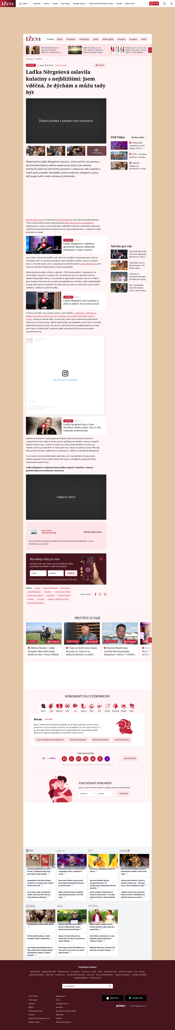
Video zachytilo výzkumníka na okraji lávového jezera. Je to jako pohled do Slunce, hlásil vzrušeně (102, 894)
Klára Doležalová (64, 219)
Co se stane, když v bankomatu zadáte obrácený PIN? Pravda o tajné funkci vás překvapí (39, 894)
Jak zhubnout (35, 972)
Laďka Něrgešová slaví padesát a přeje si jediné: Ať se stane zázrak (81, 302)
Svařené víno (60, 975)
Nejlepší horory (63, 972)
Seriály (55, 3)
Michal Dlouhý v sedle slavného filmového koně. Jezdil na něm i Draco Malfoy (43, 651)
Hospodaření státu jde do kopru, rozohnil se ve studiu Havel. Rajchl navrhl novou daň (40, 883)
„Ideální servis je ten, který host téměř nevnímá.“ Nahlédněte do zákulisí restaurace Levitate (133, 894)
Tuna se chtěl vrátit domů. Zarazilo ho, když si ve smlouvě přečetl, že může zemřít (82, 652)
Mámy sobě (129, 3)
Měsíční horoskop (100, 740)
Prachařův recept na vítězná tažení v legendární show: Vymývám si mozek (71, 871)
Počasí (100, 972)
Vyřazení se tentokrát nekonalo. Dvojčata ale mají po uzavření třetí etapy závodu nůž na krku (138, 277)
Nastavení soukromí (63, 1022)
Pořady (119, 3)
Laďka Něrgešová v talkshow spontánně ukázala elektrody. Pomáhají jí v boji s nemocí (79, 246)
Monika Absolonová (35, 219)
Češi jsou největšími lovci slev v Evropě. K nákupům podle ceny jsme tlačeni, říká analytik (39, 871)
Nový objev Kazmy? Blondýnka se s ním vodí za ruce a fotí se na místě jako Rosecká (71, 950)
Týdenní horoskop (78, 740)
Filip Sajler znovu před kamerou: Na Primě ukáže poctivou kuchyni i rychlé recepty (137, 265)
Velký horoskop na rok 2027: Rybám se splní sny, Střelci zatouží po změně (93, 50)
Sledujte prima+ (79, 3)
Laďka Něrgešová (88, 263)
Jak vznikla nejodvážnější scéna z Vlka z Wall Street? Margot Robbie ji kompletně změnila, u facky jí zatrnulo (40, 951)
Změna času (85, 972)
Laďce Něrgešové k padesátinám (79, 223)
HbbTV (31, 1007)
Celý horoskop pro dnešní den (50, 740)
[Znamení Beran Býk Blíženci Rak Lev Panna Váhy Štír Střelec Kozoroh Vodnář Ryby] (56, 573)
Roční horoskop (122, 740)
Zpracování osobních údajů (66, 1011)
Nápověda (59, 1015)
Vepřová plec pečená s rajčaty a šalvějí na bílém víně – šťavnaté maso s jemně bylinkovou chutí (133, 883)
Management (61, 996)
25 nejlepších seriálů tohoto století (40, 924)
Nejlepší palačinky (80, 978)
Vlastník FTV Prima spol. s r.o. (39, 1018)
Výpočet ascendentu (122, 975)
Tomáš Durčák (61, 65)
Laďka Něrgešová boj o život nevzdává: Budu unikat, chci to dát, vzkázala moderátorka (82, 427)
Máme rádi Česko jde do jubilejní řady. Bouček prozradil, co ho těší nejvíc (70, 894)
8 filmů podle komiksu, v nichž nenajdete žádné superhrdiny (38, 937)
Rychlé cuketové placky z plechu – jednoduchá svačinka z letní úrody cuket (134, 871)
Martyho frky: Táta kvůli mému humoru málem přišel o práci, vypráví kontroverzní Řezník (69, 926)
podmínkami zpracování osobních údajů (64, 579)
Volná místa (33, 1000)
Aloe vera (90, 975)
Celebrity (36, 3)
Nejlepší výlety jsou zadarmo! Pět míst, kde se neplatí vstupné (102, 949)
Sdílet (101, 66)
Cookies (31, 1015)
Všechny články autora (93, 532)
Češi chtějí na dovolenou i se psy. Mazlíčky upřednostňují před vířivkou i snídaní (102, 938)
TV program (75, 972)
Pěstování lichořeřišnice (104, 975)
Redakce (59, 1018)
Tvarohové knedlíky (139, 975)
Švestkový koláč (95, 978)
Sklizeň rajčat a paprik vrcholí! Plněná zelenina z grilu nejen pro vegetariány (102, 926)
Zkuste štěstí (130, 758)
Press (58, 1000)
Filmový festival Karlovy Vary (101, 3)
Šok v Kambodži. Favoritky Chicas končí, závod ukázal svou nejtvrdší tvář (137, 288)
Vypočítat (123, 793)
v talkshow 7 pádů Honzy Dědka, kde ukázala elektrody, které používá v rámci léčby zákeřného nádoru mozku (61, 316)
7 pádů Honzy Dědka (36, 975)
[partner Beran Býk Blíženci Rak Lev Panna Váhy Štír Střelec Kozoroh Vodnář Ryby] (105, 794)
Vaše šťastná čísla (86, 753)
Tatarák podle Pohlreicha (76, 975)
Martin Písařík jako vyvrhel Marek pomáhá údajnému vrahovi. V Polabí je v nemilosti (119, 652)
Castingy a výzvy (62, 1003)
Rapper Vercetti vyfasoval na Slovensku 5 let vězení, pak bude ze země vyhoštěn (71, 938)
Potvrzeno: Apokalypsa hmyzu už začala (102, 870)
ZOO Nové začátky (125, 972)
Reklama (32, 1003)
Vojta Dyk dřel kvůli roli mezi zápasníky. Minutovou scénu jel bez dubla (138, 254)
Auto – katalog (139, 972)
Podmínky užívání (35, 1011)
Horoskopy (65, 3)
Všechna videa (138, 137)
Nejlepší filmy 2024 (49, 972)
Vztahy (46, 3)
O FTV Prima (33, 996)
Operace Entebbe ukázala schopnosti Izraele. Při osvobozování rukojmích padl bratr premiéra (103, 884)
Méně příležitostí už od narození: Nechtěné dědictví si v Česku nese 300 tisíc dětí (51, 51)
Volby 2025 (49, 975)
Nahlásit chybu (34, 1022)
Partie (94, 972)
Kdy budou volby (110, 972)
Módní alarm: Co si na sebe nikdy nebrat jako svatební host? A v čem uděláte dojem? (136, 51)
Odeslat (71, 573)
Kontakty (59, 1007)
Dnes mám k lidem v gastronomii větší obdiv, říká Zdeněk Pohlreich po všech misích (71, 883)
